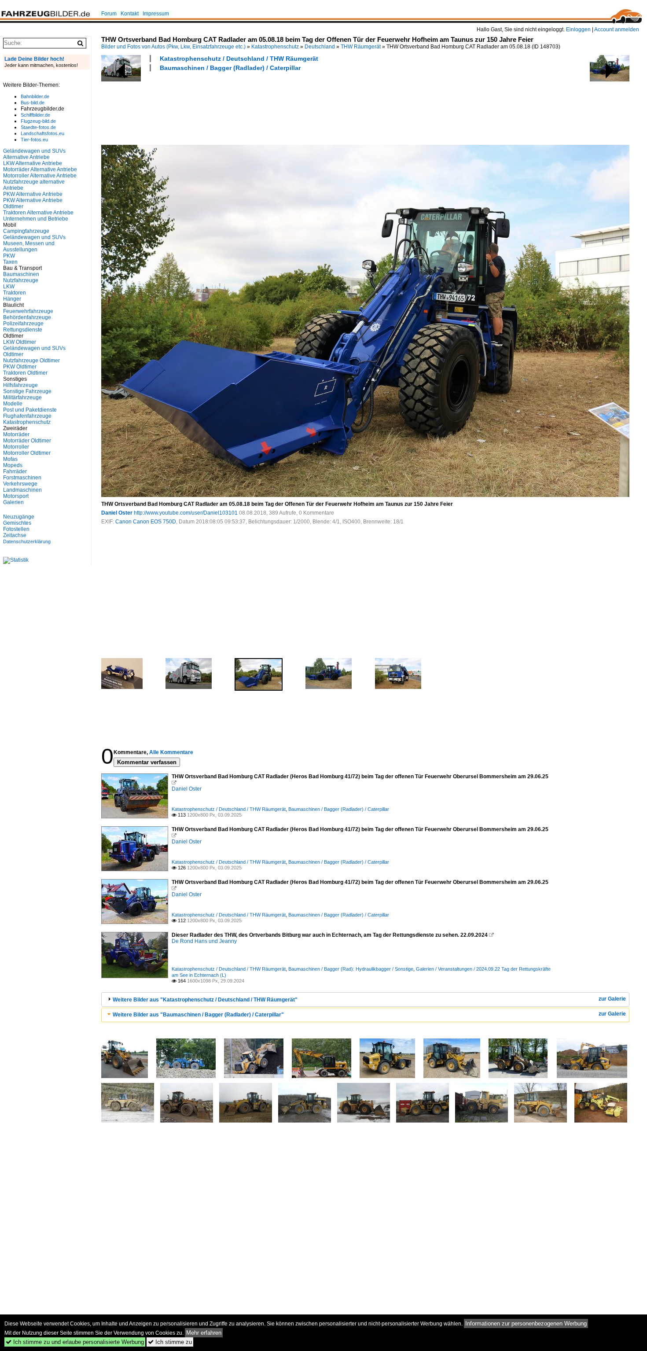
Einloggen (578, 29)
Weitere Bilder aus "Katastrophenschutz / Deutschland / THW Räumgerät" (205, 1000)
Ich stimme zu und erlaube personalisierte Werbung (75, 1342)
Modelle (12, 404)
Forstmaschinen (22, 478)
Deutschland (320, 47)
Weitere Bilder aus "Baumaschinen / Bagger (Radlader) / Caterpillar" (198, 1015)
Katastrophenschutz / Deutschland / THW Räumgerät (239, 58)
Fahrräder (15, 471)
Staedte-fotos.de (38, 127)
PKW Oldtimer (20, 367)
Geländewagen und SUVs (34, 237)
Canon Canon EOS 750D (145, 522)
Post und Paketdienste (30, 410)
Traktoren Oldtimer (25, 373)
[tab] (365, 999)
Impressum (156, 14)
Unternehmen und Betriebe (35, 219)
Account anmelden (616, 29)
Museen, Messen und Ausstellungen (29, 246)
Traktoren (14, 293)
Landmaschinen (22, 490)
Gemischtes (17, 523)
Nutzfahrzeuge (20, 280)
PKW (9, 256)
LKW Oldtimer (19, 342)
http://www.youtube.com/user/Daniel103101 (186, 513)
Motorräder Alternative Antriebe (40, 169)
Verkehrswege (20, 484)
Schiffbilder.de (35, 115)
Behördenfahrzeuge (27, 317)
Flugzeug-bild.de (38, 121)
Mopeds (12, 465)
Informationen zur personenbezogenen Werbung (526, 1323)
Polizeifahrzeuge (23, 323)
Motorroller (16, 447)
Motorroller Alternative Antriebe (40, 176)
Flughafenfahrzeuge (27, 416)
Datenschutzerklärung (27, 541)
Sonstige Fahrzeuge (27, 391)
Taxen (10, 262)
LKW (9, 286)
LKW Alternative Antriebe (32, 163)
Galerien (13, 502)
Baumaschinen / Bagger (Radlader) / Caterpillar (230, 67)
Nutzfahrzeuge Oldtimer (31, 360)
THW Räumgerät (361, 47)
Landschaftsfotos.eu (42, 133)
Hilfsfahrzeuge (20, 385)
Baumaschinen (21, 274)
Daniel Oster (116, 513)
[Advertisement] (261, 107)
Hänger (12, 299)
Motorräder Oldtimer (27, 441)
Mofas (10, 459)
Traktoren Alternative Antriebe (38, 213)
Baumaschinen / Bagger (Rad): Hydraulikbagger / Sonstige (350, 969)
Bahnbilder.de (35, 96)
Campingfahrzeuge (26, 231)
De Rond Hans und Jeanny (204, 941)
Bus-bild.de (32, 102)
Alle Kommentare (171, 752)
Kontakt (130, 14)
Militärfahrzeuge (22, 397)
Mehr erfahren (203, 1332)
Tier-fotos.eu (34, 139)
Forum (109, 14)
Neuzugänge (18, 517)
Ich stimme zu (170, 1342)
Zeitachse (14, 535)
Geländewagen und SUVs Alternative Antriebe (34, 154)
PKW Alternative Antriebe (32, 194)
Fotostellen (16, 529)
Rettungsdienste (22, 330)
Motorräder (16, 434)
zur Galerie (612, 999)
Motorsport (16, 496)
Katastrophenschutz (275, 47)
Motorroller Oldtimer (27, 453)
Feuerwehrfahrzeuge (28, 311)
